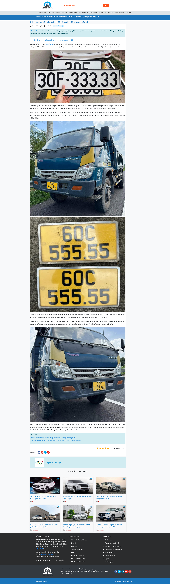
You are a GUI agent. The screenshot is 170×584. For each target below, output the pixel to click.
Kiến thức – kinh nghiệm (113, 546)
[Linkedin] (122, 571)
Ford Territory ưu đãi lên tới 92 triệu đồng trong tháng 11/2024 (109, 497)
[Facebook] (115, 571)
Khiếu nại (74, 546)
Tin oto (64, 13)
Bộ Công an (49, 44)
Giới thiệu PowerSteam (79, 540)
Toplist (107, 559)
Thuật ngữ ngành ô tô (112, 543)
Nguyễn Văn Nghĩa (37, 26)
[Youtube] (126, 571)
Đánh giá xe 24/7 (54, 13)
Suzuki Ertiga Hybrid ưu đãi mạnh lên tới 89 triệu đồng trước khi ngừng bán (77, 526)
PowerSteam (35, 31)
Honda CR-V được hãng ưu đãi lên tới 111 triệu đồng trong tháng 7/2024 (110, 526)
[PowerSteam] (47, 5)
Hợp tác (74, 552)
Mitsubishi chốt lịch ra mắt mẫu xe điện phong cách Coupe (77, 497)
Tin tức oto (45, 16)
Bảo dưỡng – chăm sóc (77, 13)
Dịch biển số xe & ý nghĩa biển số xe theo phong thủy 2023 (53, 40)
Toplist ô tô (119, 13)
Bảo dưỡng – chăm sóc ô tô (114, 549)
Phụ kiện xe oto (110, 555)
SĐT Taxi (110, 13)
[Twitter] (119, 571)
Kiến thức (102, 13)
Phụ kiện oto (92, 13)
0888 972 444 (45, 554)
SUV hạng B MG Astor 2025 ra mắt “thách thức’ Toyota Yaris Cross (43, 497)
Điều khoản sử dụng (78, 559)
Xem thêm (39, 548)
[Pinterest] (129, 571)
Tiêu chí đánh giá (77, 549)
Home (38, 16)
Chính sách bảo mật (78, 562)
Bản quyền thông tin (77, 555)
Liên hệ (128, 13)
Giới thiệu (42, 13)
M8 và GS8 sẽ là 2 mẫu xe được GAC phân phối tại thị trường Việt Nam (44, 526)
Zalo (52, 554)
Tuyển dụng (109, 562)
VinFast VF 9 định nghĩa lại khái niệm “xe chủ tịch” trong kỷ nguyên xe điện (56, 440)
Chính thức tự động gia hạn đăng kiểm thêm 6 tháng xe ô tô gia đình (53, 438)
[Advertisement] (14, 47)
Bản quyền (130, 581)
